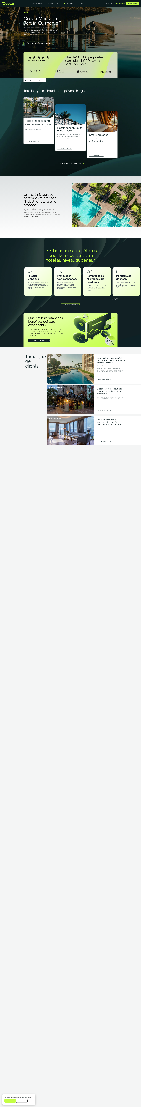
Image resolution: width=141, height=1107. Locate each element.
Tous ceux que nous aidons (70, 163)
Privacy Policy (24, 1097)
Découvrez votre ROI (39, 340)
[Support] (108, 3)
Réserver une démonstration (38, 43)
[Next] (116, 299)
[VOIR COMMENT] (39, 120)
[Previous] (113, 299)
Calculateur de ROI (120, 3)
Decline (22, 1100)
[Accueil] (25, 80)
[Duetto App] (106, 3)
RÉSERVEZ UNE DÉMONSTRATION (70, 304)
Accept (10, 1100)
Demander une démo (132, 3)
